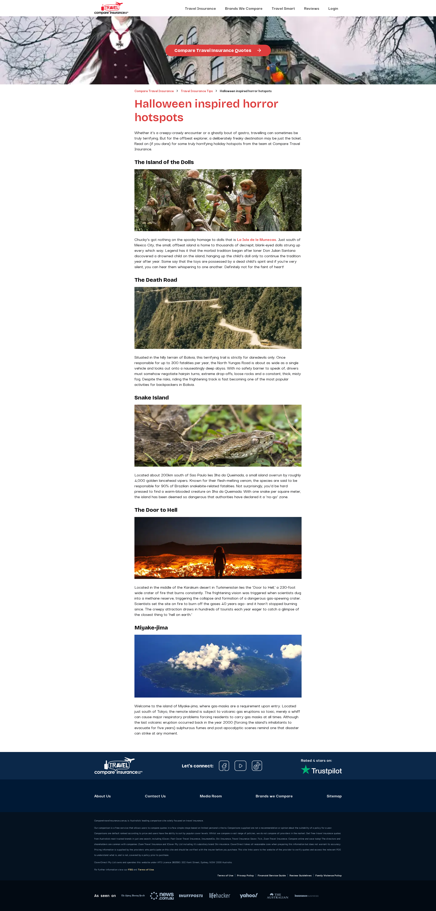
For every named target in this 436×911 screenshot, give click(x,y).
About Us (102, 795)
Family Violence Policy (328, 875)
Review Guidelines (301, 875)
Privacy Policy (245, 875)
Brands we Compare (274, 795)
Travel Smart (283, 8)
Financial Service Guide (272, 875)
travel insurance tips (197, 90)
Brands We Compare (244, 8)
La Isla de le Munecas (256, 239)
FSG (130, 869)
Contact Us (155, 795)
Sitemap (334, 795)
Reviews (311, 8)
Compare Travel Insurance (154, 90)
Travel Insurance (200, 8)
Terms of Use (146, 869)
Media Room (211, 795)
